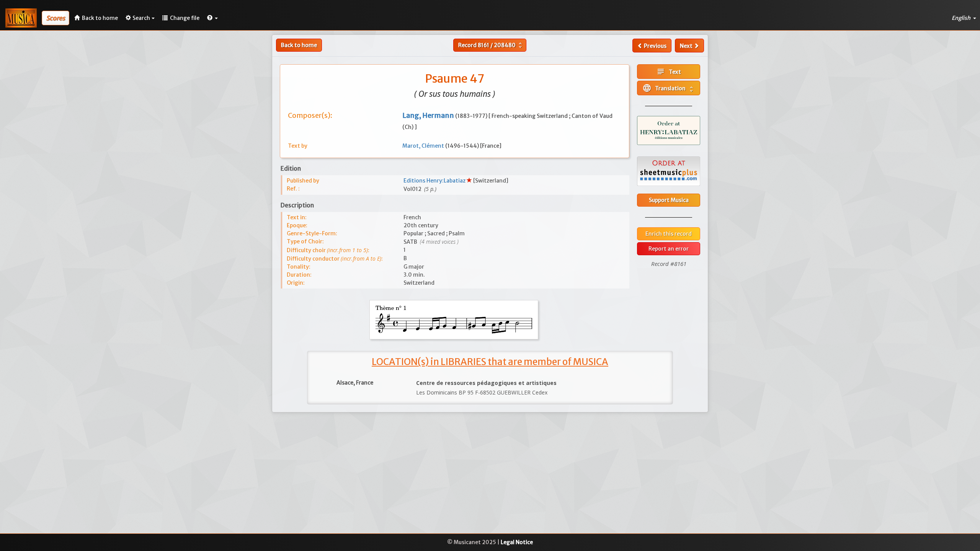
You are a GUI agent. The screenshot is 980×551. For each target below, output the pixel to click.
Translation (668, 88)
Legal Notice (517, 542)
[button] (212, 18)
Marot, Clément (423, 145)
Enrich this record (668, 233)
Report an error (668, 248)
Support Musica (669, 200)
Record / (491, 45)
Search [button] (141, 18)
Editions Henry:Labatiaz (435, 180)
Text (668, 71)
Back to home (299, 45)
